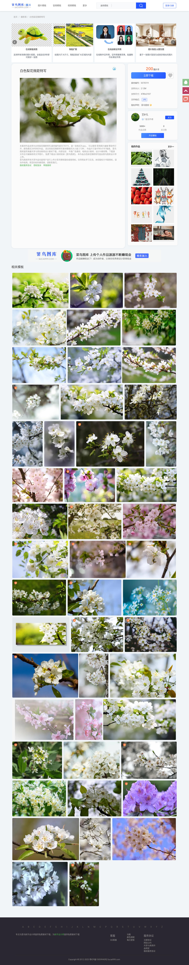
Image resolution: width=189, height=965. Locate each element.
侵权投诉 (37, 165)
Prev (14, 42)
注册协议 (148, 940)
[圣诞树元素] (141, 177)
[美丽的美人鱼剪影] (163, 214)
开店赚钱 (152, 135)
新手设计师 (59, 934)
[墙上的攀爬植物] (141, 233)
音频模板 (57, 5)
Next (173, 42)
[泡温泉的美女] (163, 233)
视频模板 (72, 5)
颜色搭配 (131, 937)
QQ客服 (113, 940)
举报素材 (47, 165)
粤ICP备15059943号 (98, 959)
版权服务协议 (25, 165)
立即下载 (148, 75)
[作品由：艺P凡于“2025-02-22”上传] (135, 117)
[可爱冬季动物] (163, 195)
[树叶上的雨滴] (141, 158)
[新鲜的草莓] (141, 195)
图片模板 (42, 5)
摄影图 (24, 17)
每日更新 (131, 940)
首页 (15, 17)
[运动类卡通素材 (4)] (141, 214)
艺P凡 (145, 114)
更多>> (171, 146)
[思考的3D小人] (163, 158)
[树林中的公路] (163, 177)
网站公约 (148, 943)
